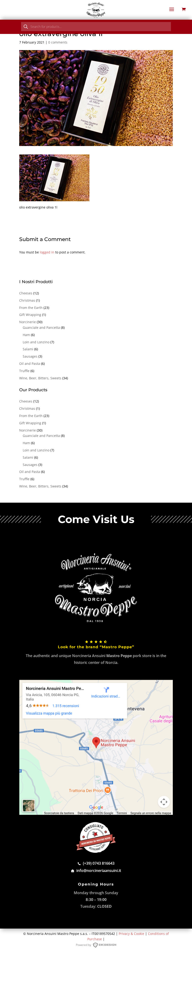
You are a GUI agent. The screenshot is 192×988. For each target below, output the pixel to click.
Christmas (27, 300)
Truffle (24, 371)
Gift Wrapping (30, 314)
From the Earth (31, 307)
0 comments (57, 42)
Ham (26, 335)
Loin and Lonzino (36, 342)
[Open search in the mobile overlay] (96, 26)
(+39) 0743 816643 (98, 863)
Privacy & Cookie (131, 933)
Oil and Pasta (29, 363)
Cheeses (25, 293)
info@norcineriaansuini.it (98, 870)
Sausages (30, 356)
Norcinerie (27, 322)
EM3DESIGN (106, 946)
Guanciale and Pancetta (41, 327)
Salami (28, 349)
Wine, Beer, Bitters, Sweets (40, 378)
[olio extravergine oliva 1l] (54, 198)
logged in (47, 252)
